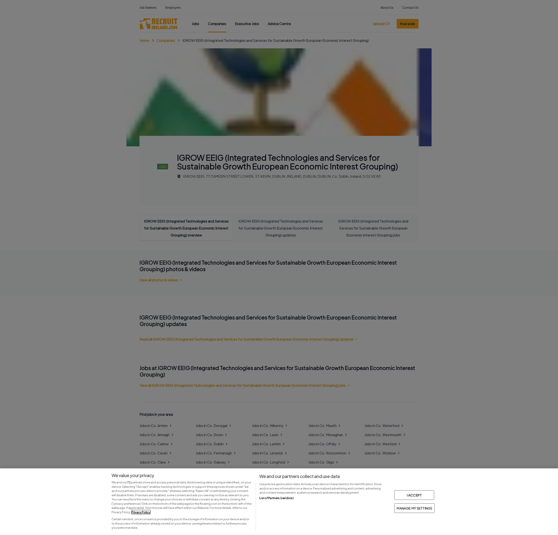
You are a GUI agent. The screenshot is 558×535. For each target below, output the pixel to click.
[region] (279, 501)
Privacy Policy (141, 512)
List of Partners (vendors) (276, 498)
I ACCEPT (414, 495)
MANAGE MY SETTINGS (414, 508)
